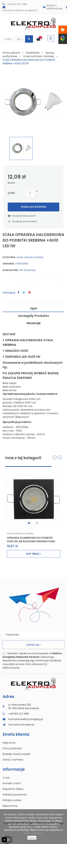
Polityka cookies (12, 800)
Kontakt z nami (12, 783)
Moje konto (9, 742)
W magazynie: (11, 270)
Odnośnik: (8, 263)
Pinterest (29, 292)
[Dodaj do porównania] (37, 523)
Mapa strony (10, 806)
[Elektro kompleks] (33, 24)
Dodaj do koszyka (33, 207)
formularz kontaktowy (21, 724)
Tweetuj (24, 292)
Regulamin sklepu (13, 789)
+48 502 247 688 (17, 4)
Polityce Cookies (33, 833)
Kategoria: (9, 257)
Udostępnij (18, 292)
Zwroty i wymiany (13, 759)
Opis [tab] (33, 308)
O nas (6, 777)
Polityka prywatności (15, 794)
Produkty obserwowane (54, 7)
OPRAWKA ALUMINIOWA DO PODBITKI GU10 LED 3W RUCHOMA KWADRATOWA (31, 539)
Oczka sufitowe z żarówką (30, 257)
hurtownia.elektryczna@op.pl (20, 10)
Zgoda (31, 837)
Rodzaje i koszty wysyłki (16, 754)
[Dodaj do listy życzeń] (29, 523)
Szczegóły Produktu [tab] (33, 316)
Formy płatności (12, 748)
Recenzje (34, 323)
